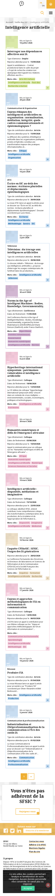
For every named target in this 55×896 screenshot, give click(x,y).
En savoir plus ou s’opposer (33, 882)
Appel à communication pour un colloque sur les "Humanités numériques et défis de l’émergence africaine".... (25, 450)
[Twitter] (12, 830)
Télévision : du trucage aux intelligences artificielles (23, 251)
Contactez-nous (36, 841)
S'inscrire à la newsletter (37, 830)
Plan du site (34, 851)
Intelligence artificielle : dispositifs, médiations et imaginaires (22, 491)
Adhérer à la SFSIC (37, 844)
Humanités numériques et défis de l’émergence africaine (25, 431)
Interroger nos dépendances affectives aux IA (24, 53)
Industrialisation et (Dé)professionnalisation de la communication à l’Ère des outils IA (25, 728)
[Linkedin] (19, 830)
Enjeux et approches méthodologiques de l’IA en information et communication (23, 603)
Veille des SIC (21, 22)
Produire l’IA (15, 672)
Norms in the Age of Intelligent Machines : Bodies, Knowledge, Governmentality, (25, 303)
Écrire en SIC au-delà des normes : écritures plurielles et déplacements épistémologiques (24, 188)
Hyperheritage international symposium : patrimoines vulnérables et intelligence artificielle (25, 371)
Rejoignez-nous (27, 811)
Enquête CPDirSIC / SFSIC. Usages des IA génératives (23, 550)
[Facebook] (6, 830)
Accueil (9, 22)
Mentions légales (37, 848)
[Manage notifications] (48, 885)
